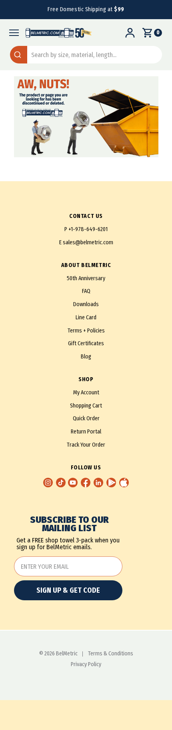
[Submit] (18, 54)
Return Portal (86, 431)
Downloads (86, 304)
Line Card (86, 317)
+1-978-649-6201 (88, 229)
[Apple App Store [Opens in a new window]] (124, 482)
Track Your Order (86, 444)
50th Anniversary (86, 278)
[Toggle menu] (12, 32)
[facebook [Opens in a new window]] (85, 482)
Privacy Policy (86, 664)
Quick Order (86, 418)
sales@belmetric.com (88, 242)
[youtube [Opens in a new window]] (73, 482)
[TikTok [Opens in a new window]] (61, 482)
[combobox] (86, 54)
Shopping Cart (86, 405)
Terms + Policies (86, 330)
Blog (86, 356)
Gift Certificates (86, 343)
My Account (86, 392)
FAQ (86, 291)
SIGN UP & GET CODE (68, 590)
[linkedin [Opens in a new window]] (98, 482)
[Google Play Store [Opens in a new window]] (111, 482)
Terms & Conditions (110, 654)
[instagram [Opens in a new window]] (48, 482)
